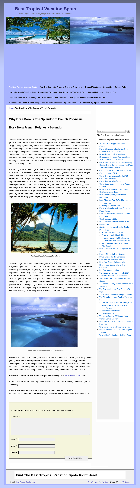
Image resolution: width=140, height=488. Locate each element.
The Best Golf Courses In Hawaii (117, 241)
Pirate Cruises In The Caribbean (112, 257)
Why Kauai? (106, 246)
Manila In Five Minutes (111, 311)
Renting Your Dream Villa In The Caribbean (47, 97)
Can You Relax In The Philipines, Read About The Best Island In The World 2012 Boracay (117, 305)
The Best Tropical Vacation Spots (23, 87)
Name (14, 439)
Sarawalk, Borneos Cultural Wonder (113, 276)
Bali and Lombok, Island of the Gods (113, 149)
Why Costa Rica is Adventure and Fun (114, 327)
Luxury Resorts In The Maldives (22, 92)
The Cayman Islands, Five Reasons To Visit (87, 97)
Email (14, 446)
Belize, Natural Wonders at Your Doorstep (115, 162)
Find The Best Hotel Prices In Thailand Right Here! (61, 87)
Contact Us (107, 87)
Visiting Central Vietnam (109, 319)
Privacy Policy (121, 87)
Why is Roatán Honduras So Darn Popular (116, 335)
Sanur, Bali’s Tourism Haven (113, 152)
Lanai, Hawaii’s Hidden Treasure (116, 238)
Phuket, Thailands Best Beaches (112, 254)
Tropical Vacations (92, 87)
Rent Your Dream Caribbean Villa (112, 262)
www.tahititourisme (72, 376)
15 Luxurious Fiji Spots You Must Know (96, 103)
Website (14, 452)
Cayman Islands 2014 (18, 97)
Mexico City (111, 92)
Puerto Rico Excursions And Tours (53, 92)
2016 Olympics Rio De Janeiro (111, 160)
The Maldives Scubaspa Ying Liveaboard (59, 103)
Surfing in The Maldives (111, 205)
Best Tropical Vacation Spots (45, 8)
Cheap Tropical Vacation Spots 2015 (113, 176)
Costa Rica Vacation (107, 179)
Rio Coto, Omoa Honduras (109, 270)
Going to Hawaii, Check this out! (114, 235)
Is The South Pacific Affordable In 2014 (86, 92)
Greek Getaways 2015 (108, 219)
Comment (15, 417)
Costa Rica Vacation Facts (110, 181)
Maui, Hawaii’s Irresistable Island (115, 243)
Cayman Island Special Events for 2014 (115, 170)
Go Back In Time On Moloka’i (113, 232)
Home (11, 108)
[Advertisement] (70, 64)
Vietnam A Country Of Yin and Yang (24, 103)
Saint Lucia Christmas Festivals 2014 (114, 273)
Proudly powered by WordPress (98, 482)
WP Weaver (126, 482)
